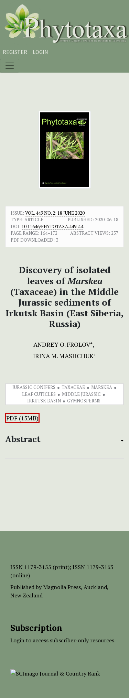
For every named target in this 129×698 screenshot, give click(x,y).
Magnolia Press (62, 587)
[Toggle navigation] (9, 66)
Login (40, 51)
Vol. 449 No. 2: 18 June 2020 (55, 213)
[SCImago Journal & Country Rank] (55, 673)
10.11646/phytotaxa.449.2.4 (52, 226)
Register (15, 51)
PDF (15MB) (22, 418)
